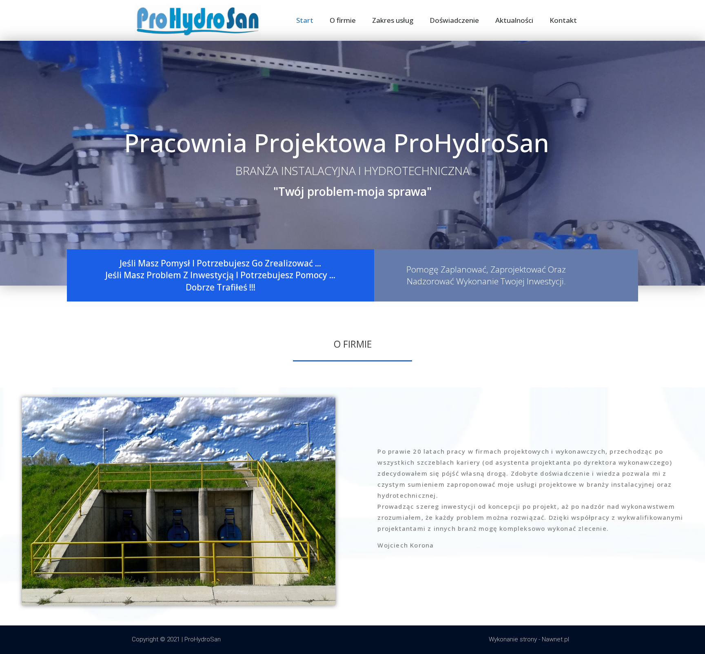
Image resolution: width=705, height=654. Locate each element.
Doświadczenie (454, 20)
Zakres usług (392, 20)
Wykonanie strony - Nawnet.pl (529, 639)
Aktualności (514, 20)
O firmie (343, 20)
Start (304, 20)
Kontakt (563, 20)
